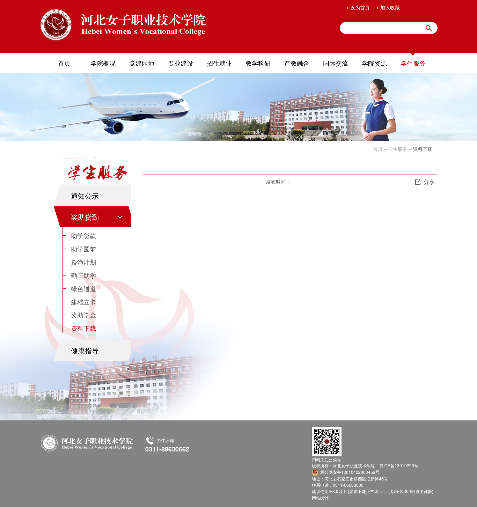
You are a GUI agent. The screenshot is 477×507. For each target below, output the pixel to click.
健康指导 (85, 350)
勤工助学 (83, 275)
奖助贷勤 (85, 217)
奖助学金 (83, 314)
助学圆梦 (83, 248)
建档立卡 (83, 301)
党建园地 (141, 62)
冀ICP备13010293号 (398, 465)
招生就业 (219, 62)
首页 (64, 62)
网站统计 (320, 497)
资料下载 (83, 327)
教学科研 (258, 62)
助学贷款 (83, 235)
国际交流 (335, 62)
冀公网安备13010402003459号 (350, 472)
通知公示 (85, 196)
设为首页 (360, 7)
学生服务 (413, 62)
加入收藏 (390, 7)
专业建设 (180, 62)
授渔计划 (83, 261)
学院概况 (103, 62)
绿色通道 (83, 288)
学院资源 (374, 62)
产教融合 (296, 62)
